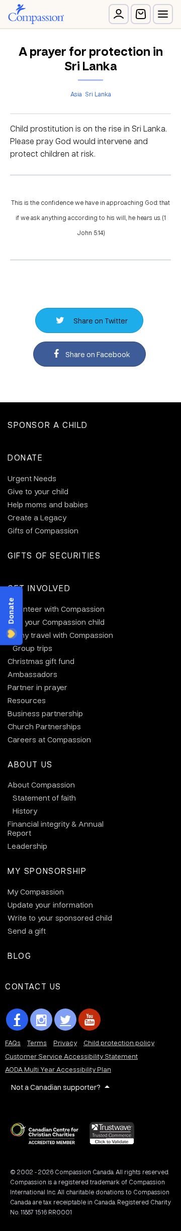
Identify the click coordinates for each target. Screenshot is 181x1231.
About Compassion (41, 784)
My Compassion (36, 891)
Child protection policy (118, 1042)
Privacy (65, 1042)
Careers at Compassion (49, 739)
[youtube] (89, 1020)
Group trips (32, 648)
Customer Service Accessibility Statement (71, 1056)
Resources (27, 700)
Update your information (50, 905)
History (25, 811)
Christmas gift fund (41, 661)
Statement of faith (44, 798)
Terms (37, 1042)
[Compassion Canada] (36, 14)
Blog (19, 955)
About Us (30, 764)
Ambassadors (32, 674)
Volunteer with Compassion (56, 609)
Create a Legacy (37, 517)
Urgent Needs (32, 478)
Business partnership (45, 713)
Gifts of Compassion (43, 530)
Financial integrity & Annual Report (56, 828)
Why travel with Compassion (63, 635)
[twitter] (65, 1020)
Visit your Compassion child (56, 622)
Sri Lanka (98, 94)
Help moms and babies (48, 504)
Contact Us (33, 986)
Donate (25, 457)
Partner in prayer (37, 687)
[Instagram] (41, 1020)
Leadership (27, 846)
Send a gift (27, 931)
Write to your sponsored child (60, 918)
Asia (76, 94)
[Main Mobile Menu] (163, 14)
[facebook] (17, 1020)
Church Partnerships (44, 726)
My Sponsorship (47, 870)
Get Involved (39, 588)
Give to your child (38, 491)
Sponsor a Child (48, 424)
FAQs (13, 1042)
